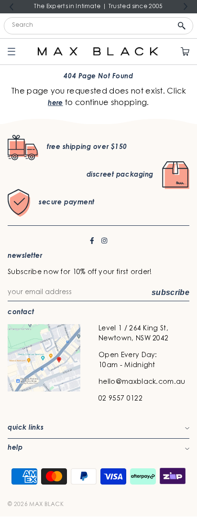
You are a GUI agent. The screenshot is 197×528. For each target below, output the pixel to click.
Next (185, 6)
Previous (11, 7)
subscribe (170, 292)
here (55, 103)
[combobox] (98, 25)
